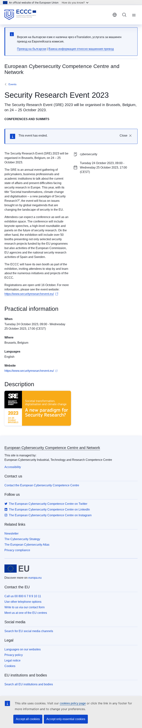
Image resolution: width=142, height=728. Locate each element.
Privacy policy (13, 654)
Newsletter (11, 533)
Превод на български (31, 48)
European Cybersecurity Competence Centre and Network (52, 448)
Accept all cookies (28, 719)
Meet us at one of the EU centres (25, 612)
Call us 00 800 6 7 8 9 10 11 (22, 596)
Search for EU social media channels (28, 631)
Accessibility (12, 467)
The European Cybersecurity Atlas (26, 544)
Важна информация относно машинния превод (81, 48)
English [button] (114, 14)
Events (12, 84)
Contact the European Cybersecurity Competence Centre (41, 485)
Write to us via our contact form (24, 607)
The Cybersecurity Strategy (22, 539)
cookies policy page (73, 703)
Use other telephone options (22, 601)
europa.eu (35, 577)
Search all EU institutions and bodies (28, 684)
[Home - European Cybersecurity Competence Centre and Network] (20, 15)
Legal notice (12, 660)
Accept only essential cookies (65, 719)
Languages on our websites (22, 649)
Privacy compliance (17, 550)
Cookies (9, 666)
